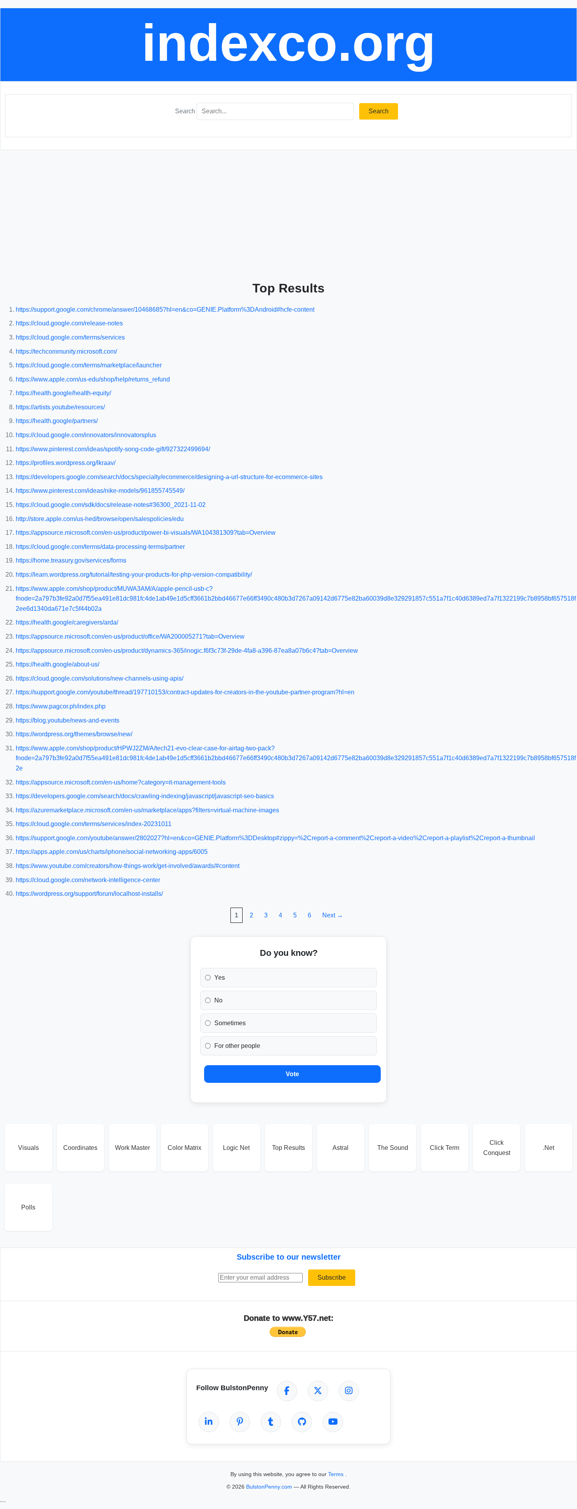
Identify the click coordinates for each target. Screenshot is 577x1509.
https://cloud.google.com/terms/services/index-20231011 (94, 824)
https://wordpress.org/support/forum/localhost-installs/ (89, 893)
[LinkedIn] (209, 1422)
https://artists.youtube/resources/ (60, 407)
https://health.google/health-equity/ (63, 393)
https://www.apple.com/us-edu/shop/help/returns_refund (93, 379)
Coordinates (80, 1147)
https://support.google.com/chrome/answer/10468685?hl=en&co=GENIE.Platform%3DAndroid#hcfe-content (165, 309)
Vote (292, 1074)
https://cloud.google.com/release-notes (69, 323)
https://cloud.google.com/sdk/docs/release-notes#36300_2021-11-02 (111, 504)
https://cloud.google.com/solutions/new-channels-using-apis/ (99, 678)
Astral (340, 1147)
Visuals (28, 1147)
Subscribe (332, 1277)
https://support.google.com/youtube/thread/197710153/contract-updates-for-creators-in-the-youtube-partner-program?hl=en (185, 692)
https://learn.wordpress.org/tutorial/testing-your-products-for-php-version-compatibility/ (134, 574)
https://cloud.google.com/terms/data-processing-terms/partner (100, 546)
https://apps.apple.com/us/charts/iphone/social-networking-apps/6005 (112, 851)
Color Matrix (184, 1147)
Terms (336, 1474)
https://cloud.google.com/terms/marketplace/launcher (89, 365)
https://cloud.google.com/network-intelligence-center (88, 880)
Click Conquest (496, 1147)
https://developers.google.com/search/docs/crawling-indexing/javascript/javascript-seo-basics (145, 796)
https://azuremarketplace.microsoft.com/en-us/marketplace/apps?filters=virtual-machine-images (147, 810)
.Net (548, 1147)
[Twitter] (318, 1391)
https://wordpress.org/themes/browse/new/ (74, 734)
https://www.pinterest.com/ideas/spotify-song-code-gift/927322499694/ (113, 449)
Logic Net (236, 1147)
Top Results (288, 1147)
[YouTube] (333, 1422)
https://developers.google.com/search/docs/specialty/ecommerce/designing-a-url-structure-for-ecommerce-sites (169, 477)
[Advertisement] (288, 213)
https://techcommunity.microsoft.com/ (66, 351)
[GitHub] (302, 1422)
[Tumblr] (271, 1422)
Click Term (444, 1147)
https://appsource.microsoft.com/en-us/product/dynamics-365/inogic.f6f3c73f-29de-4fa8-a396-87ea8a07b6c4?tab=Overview (187, 650)
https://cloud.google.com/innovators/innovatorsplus (86, 435)
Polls (28, 1207)
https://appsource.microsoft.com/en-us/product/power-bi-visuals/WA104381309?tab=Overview (146, 532)
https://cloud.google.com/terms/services (70, 337)
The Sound (392, 1147)
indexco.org (289, 43)
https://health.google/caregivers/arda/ (67, 622)
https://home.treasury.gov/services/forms (71, 560)
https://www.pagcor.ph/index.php (61, 706)
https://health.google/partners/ (57, 421)
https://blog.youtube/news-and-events (67, 720)
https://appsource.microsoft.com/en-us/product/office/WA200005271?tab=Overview (130, 636)
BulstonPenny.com (270, 1487)
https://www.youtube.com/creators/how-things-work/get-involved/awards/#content (127, 866)
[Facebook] (287, 1391)
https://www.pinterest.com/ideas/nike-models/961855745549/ (100, 490)
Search (185, 111)
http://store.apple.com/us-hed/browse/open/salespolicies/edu (100, 519)
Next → (332, 915)
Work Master (132, 1147)
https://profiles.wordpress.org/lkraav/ (65, 462)
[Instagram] (349, 1391)
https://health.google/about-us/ (57, 664)
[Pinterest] (240, 1422)
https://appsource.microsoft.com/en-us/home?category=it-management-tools (121, 782)
